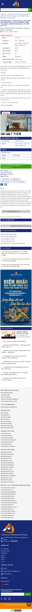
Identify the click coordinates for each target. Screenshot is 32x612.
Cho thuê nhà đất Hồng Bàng (8, 492)
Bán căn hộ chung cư (6, 421)
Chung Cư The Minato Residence (9, 399)
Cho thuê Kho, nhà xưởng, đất (8, 440)
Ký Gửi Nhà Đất (5, 549)
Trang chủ (3, 14)
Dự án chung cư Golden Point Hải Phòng (14, 341)
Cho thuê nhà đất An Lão (7, 517)
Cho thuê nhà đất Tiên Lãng (8, 511)
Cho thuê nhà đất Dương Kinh (8, 500)
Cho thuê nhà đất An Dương (8, 488)
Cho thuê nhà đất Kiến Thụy (8, 513)
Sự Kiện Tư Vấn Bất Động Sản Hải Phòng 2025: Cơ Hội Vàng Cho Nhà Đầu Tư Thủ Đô (22, 332)
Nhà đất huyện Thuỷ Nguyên (8, 475)
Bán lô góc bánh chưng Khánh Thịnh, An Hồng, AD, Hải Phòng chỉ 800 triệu (15, 265)
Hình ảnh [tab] (6, 113)
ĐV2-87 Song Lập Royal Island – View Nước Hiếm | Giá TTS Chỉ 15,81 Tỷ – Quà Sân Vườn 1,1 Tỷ (15, 253)
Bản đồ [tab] (14, 113)
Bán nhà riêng (4, 413)
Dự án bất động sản (6, 397)
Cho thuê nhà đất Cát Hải (7, 509)
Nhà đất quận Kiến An (6, 452)
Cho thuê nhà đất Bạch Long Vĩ (9, 507)
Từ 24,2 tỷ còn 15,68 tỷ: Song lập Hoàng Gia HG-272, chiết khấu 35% (15, 260)
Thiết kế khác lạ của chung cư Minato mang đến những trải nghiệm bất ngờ (15, 362)
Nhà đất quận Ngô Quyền (7, 463)
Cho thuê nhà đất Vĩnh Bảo (8, 498)
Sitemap (3, 557)
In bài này (7, 182)
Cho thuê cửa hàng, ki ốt (7, 442)
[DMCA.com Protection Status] (16, 610)
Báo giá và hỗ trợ (5, 551)
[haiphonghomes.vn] (16, 4)
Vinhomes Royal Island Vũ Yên (9, 401)
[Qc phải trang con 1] (16, 297)
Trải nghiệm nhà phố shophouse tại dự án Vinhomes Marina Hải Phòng (14, 357)
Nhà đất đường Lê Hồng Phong (9, 407)
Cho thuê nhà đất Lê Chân (7, 496)
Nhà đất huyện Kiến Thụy (7, 471)
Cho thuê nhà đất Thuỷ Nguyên (9, 503)
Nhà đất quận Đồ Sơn (6, 456)
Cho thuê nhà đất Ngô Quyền (8, 494)
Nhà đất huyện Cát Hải (6, 478)
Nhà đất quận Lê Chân (6, 460)
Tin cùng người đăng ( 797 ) (12, 211)
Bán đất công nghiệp (6, 423)
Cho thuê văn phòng (6, 444)
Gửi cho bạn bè (20, 182)
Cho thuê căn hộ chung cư (7, 438)
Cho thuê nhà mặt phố (6, 436)
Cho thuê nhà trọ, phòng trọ (8, 446)
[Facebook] (1, 599)
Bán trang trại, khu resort (7, 428)
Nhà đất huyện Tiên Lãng (7, 482)
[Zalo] (5, 599)
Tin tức (2, 559)
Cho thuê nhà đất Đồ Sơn (7, 515)
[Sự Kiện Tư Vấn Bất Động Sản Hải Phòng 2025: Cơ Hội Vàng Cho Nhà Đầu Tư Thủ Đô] (8, 335)
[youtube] (9, 599)
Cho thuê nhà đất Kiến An (7, 505)
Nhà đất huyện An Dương (7, 467)
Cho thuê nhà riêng (6, 433)
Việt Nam (6, 584)
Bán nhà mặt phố (5, 419)
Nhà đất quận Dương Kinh (7, 465)
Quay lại (17, 179)
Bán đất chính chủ (5, 415)
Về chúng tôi (4, 553)
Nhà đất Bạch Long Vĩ (6, 480)
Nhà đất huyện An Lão (6, 469)
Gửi (27, 594)
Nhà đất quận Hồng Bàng (7, 454)
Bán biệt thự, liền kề (6, 417)
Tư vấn (3, 561)
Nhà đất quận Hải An (6, 458)
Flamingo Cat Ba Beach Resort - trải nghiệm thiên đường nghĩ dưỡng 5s (14, 373)
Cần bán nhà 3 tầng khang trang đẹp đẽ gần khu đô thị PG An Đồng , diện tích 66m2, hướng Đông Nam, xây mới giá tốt (15, 16)
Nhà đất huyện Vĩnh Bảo (7, 473)
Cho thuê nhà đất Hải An (7, 490)
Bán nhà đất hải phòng (6, 393)
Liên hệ (3, 555)
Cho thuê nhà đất (5, 395)
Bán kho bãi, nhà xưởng (7, 425)
